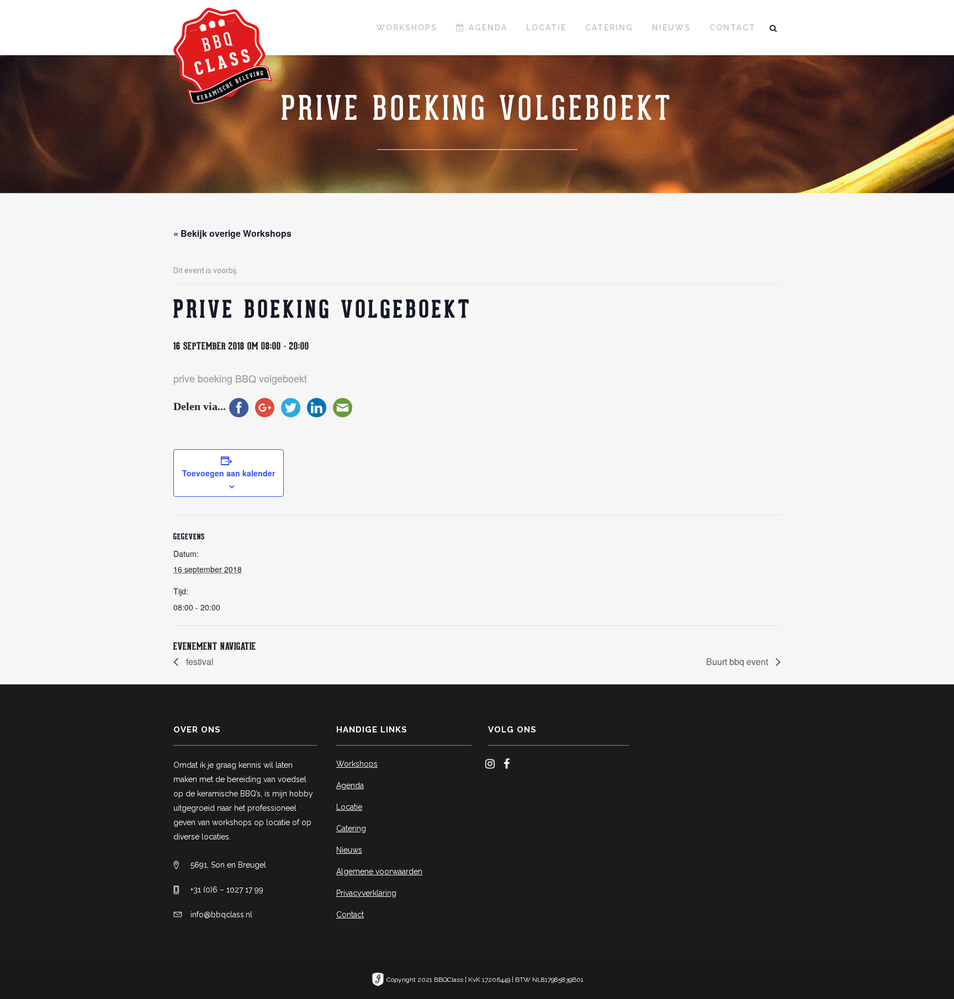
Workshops (357, 763)
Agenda (350, 785)
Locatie (349, 807)
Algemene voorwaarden (379, 871)
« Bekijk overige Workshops (232, 233)
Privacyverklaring (366, 893)
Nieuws (349, 850)
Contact (350, 914)
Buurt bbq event (738, 661)
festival (199, 661)
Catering (351, 828)
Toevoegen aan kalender (228, 473)
